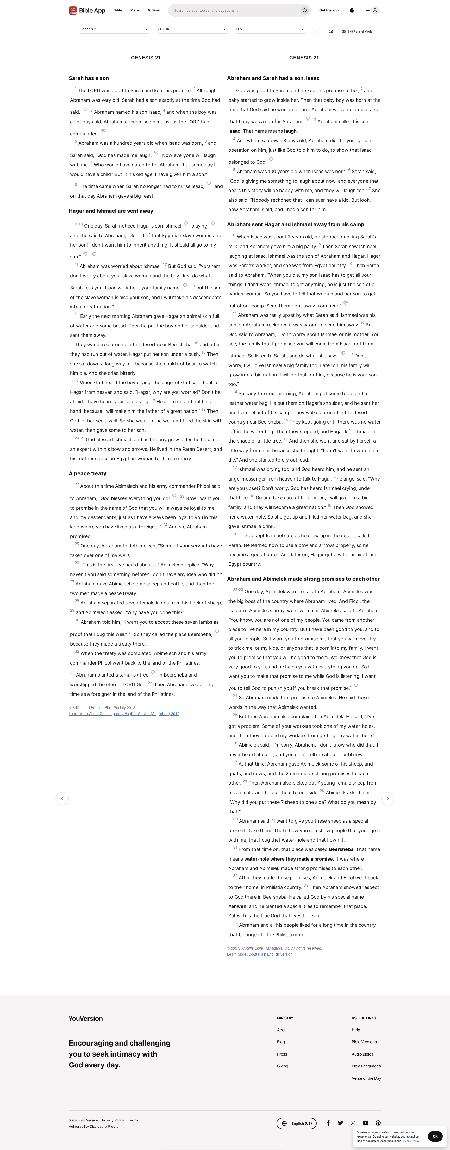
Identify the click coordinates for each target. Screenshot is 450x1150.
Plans (135, 10)
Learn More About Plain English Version (259, 954)
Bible (118, 10)
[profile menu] (371, 10)
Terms (133, 1120)
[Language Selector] (352, 10)
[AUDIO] (316, 31)
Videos (154, 10)
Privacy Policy (113, 1120)
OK (435, 1136)
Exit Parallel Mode (360, 31)
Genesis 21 (89, 29)
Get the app (329, 10)
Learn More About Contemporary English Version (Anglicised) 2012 (124, 713)
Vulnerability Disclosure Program (95, 1126)
